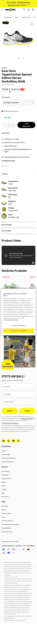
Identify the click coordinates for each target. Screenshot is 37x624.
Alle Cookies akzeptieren (18, 330)
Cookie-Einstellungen (7, 462)
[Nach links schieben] (14, 58)
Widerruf (4, 451)
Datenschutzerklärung (8, 545)
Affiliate (4, 482)
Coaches (4, 489)
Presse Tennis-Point (7, 531)
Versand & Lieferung (7, 521)
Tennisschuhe (8, 17)
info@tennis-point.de (27, 418)
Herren (17, 17)
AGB (24, 545)
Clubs (3, 493)
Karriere (4, 486)
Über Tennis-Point (6, 513)
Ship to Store (5, 496)
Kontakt (4, 510)
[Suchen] (24, 9)
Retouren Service (6, 478)
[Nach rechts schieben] (23, 58)
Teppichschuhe (26, 17)
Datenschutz (7, 320)
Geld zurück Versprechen (9, 458)
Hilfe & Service (5, 471)
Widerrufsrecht (31, 545)
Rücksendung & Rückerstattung (10, 524)
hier (24, 316)
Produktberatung (6, 528)
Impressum (18, 545)
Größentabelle (5, 133)
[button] (2, 9)
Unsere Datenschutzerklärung (10, 423)
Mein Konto (5, 506)
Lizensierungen (6, 454)
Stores (3, 517)
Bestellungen (5, 475)
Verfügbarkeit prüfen (8, 160)
